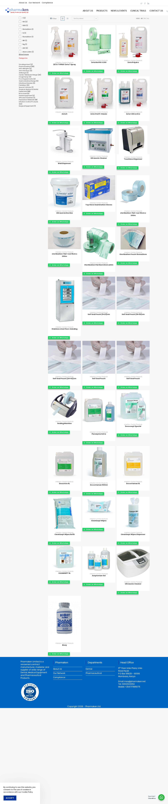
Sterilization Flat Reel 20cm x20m (98, 265)
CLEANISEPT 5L (64, 573)
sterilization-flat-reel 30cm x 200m (133, 214)
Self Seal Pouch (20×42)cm (64, 378)
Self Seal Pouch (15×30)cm (133, 314)
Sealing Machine (64, 423)
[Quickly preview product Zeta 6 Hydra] (148, 29)
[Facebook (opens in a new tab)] (145, 3)
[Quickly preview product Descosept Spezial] (148, 394)
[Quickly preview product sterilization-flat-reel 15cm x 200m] (79, 231)
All (148, 18)
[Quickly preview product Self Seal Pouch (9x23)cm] (114, 280)
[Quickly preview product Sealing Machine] (79, 394)
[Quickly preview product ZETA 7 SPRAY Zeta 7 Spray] (79, 29)
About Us (23, 2)
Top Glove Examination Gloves (98, 205)
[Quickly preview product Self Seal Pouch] (114, 345)
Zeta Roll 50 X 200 (98, 62)
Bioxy (64, 645)
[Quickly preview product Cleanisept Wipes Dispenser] (148, 500)
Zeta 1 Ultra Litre (133, 114)
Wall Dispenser (64, 163)
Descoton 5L (64, 483)
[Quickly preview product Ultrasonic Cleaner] (114, 129)
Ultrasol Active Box (64, 213)
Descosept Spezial (133, 426)
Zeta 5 (64, 114)
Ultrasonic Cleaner (99, 158)
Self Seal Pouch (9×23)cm (99, 314)
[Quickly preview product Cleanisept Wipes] (114, 500)
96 (145, 18)
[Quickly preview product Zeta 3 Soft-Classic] (114, 80)
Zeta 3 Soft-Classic (98, 114)
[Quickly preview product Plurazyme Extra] (114, 394)
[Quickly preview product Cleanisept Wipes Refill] (79, 500)
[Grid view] (63, 18)
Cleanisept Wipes (98, 521)
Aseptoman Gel (99, 575)
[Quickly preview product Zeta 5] (79, 80)
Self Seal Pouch (98, 378)
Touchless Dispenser (133, 159)
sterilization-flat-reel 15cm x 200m (64, 255)
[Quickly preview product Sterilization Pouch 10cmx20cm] (148, 231)
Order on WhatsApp (59, 73)
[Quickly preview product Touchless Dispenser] (148, 129)
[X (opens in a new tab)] (141, 3)
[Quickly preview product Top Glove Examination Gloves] (114, 179)
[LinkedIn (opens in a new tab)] (148, 3)
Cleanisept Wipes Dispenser (133, 534)
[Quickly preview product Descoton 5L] (79, 450)
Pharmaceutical (94, 673)
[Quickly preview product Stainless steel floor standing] (79, 280)
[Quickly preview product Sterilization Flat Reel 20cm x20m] (114, 231)
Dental (89, 669)
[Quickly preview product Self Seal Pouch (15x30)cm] (148, 280)
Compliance (47, 2)
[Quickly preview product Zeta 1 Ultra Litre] (148, 80)
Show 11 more (24, 54)
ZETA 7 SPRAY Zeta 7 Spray (64, 64)
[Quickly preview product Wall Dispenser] (79, 129)
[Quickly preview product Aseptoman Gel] (114, 550)
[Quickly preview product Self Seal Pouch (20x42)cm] (79, 345)
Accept (10, 798)
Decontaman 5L (133, 483)
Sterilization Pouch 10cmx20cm (133, 254)
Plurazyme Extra (99, 434)
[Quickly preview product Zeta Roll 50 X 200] (114, 29)
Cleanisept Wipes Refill (65, 534)
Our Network (34, 2)
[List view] (68, 18)
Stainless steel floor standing (64, 329)
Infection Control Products (64, 63)
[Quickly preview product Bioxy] (79, 599)
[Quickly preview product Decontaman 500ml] (114, 450)
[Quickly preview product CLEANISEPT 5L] (79, 550)
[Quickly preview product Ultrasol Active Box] (79, 179)
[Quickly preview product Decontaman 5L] (148, 450)
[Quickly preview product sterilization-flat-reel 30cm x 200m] (148, 179)
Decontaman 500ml (99, 485)
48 (142, 18)
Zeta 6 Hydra (133, 62)
